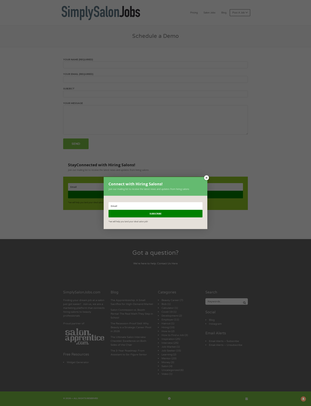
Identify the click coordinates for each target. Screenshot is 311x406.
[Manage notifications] (303, 398)
